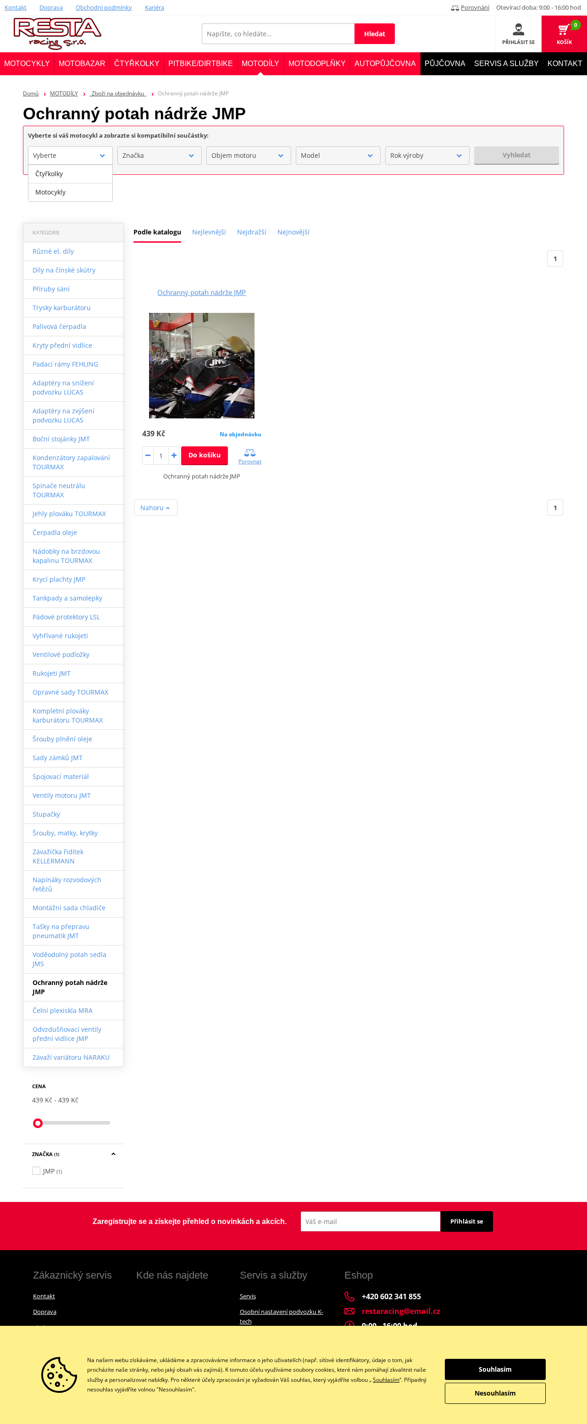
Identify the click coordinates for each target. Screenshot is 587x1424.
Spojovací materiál (61, 776)
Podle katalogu (157, 232)
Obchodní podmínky (104, 7)
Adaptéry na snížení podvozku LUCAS (63, 387)
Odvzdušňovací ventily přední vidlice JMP (67, 1034)
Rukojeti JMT (52, 673)
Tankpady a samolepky (67, 598)
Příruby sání (51, 288)
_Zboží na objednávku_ (117, 93)
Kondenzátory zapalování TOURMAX (71, 462)
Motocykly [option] (50, 192)
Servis (248, 1296)
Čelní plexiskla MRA (63, 1010)
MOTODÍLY (64, 93)
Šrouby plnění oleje (62, 738)
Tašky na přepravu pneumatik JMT (61, 931)
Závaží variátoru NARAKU (71, 1057)
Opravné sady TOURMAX (70, 692)
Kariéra (154, 7)
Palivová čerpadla (59, 326)
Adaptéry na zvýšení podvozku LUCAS (63, 415)
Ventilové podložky (61, 654)
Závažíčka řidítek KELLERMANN (58, 856)
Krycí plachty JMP (59, 579)
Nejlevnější (209, 232)
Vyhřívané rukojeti (60, 635)
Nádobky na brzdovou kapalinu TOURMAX (66, 556)
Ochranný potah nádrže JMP (70, 987)
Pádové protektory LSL (66, 616)
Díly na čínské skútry (64, 270)
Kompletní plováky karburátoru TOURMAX (68, 715)
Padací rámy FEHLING (65, 364)
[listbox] (70, 183)
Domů (31, 93)
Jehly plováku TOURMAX (69, 513)
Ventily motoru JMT (62, 795)
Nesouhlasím (495, 1393)
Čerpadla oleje (55, 532)
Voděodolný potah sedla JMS (69, 959)
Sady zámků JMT (58, 757)
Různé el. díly (53, 251)
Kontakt (16, 7)
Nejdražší (251, 232)
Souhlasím (386, 1380)
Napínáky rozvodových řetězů (67, 884)
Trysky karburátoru (62, 307)
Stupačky (46, 814)
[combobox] (70, 155)
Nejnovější (293, 232)
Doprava (51, 7)
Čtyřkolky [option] (49, 173)
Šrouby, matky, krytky (65, 833)
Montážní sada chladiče (69, 907)
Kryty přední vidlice (62, 345)
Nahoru (153, 507)
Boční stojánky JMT (61, 438)
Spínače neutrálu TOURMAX (59, 490)
